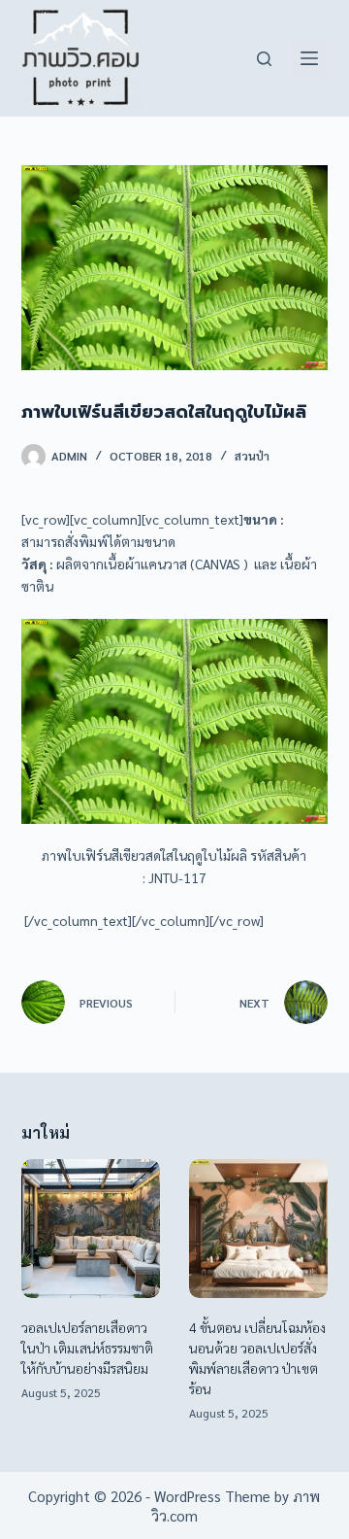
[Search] (264, 58)
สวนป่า (252, 455)
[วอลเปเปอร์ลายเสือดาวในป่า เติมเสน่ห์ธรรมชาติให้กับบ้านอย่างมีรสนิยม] (90, 1228)
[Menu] (309, 58)
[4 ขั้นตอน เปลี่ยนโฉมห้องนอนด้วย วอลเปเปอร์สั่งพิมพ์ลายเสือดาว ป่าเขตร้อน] (258, 1228)
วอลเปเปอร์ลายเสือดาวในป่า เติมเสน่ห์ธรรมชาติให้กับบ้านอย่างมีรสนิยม (87, 1347)
